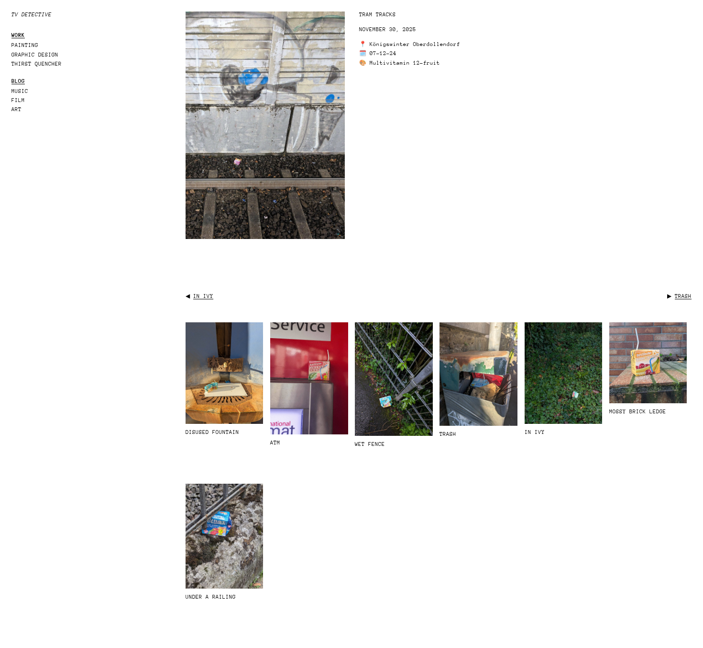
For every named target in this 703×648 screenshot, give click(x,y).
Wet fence (370, 444)
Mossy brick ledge (637, 412)
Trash (683, 296)
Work (18, 35)
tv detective (31, 14)
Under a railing (211, 597)
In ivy (203, 296)
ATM (275, 443)
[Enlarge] (332, 24)
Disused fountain (212, 432)
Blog (18, 81)
